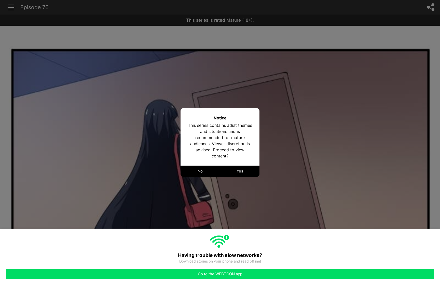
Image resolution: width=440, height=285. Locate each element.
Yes (240, 171)
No (200, 171)
